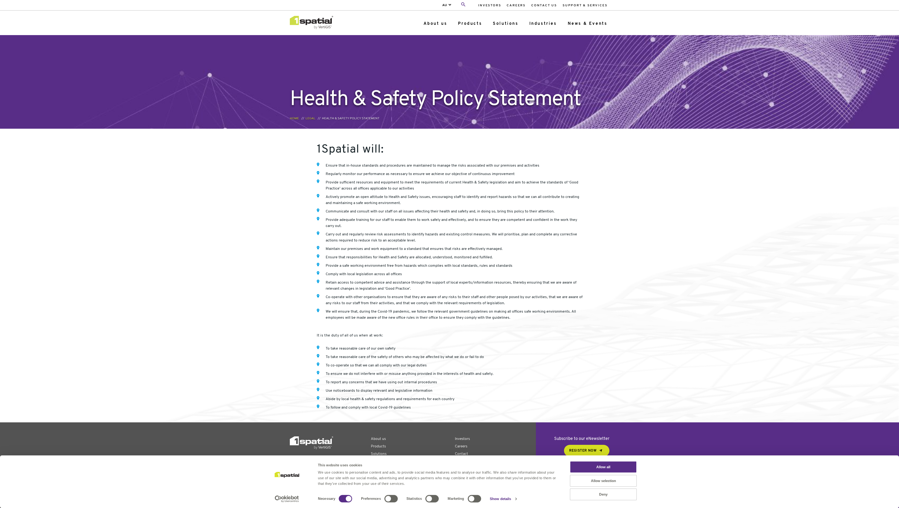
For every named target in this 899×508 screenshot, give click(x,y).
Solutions (505, 24)
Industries (543, 24)
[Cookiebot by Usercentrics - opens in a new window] (286, 498)
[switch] (391, 498)
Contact (461, 454)
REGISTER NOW (583, 451)
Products (470, 24)
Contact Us (544, 5)
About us (435, 24)
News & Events (588, 24)
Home (294, 118)
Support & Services (585, 5)
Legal (310, 118)
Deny (603, 494)
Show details (500, 499)
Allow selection (603, 481)
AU (444, 5)
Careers (516, 5)
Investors (489, 5)
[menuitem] (489, 5)
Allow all (603, 467)
